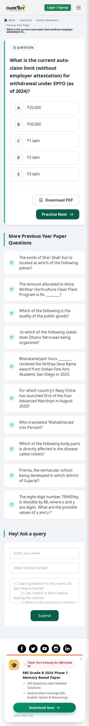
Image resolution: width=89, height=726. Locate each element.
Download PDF (59, 200)
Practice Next (54, 214)
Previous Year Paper (18, 25)
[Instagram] (56, 648)
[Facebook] (22, 648)
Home (12, 20)
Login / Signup (57, 7)
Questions (26, 20)
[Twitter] (33, 648)
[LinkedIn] (67, 648)
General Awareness (47, 20)
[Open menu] (78, 7)
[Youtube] (44, 648)
